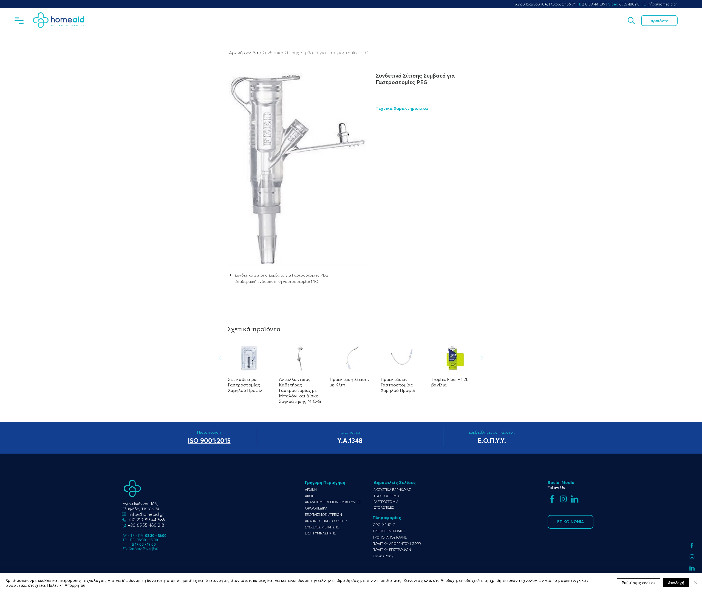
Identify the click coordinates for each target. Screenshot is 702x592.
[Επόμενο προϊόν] (482, 357)
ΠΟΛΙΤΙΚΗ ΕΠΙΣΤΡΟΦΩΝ (392, 550)
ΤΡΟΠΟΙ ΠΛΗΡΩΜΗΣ (389, 531)
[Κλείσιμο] (695, 583)
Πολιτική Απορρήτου (66, 585)
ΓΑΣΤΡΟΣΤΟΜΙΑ (385, 502)
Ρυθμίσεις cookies (638, 582)
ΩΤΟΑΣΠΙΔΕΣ (383, 507)
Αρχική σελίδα (243, 52)
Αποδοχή (676, 582)
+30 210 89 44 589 (147, 519)
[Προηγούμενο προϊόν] (220, 357)
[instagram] (692, 557)
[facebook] (692, 545)
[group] (351, 373)
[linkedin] (692, 568)
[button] (19, 20)
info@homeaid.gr (662, 4)
